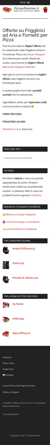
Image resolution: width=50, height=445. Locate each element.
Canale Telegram (36, 54)
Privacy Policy (8, 363)
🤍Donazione (8, 375)
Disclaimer (7, 357)
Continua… (36, 195)
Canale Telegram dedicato (21, 67)
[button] (23, 2)
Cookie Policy (8, 369)
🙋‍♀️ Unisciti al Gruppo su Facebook (21, 221)
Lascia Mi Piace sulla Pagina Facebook (19, 386)
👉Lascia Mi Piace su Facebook (20, 229)
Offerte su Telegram (11, 392)
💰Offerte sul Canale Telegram (19, 214)
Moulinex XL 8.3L (12, 129)
